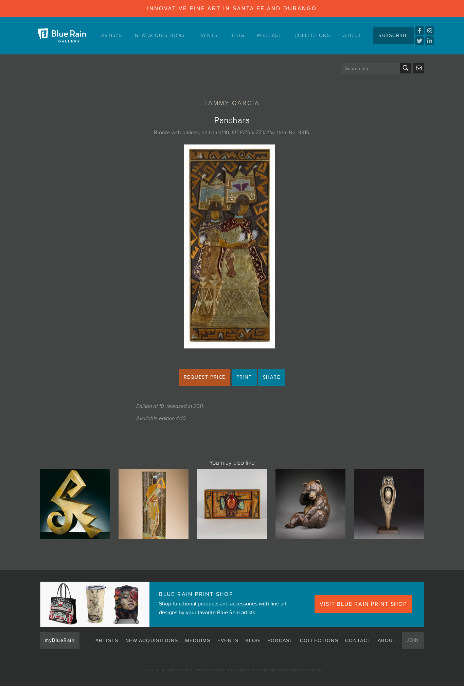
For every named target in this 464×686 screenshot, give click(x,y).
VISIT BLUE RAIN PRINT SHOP (363, 604)
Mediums (198, 640)
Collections (312, 35)
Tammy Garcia (232, 103)
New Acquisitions (160, 35)
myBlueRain (60, 640)
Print (244, 377)
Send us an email (418, 68)
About (352, 35)
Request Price (205, 377)
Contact (358, 640)
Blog (237, 35)
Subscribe (393, 35)
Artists (111, 35)
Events (207, 35)
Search (405, 68)
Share (272, 377)
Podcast (269, 35)
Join (413, 640)
